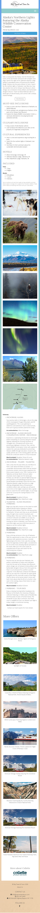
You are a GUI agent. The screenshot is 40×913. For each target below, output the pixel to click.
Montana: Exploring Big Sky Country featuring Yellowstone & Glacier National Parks (20, 801)
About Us (20, 887)
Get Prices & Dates (20, 33)
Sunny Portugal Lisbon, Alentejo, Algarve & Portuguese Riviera (20, 640)
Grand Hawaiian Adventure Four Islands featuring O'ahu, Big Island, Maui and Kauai (20, 855)
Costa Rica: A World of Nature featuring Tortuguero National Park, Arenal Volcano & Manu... (20, 694)
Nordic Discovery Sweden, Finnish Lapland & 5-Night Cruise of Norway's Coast (20, 747)
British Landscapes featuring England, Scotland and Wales (20, 720)
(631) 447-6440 (20, 896)
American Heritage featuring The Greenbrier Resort (20, 828)
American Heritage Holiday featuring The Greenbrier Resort (20, 774)
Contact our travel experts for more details (20, 608)
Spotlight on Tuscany (20, 666)
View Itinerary (20, 99)
